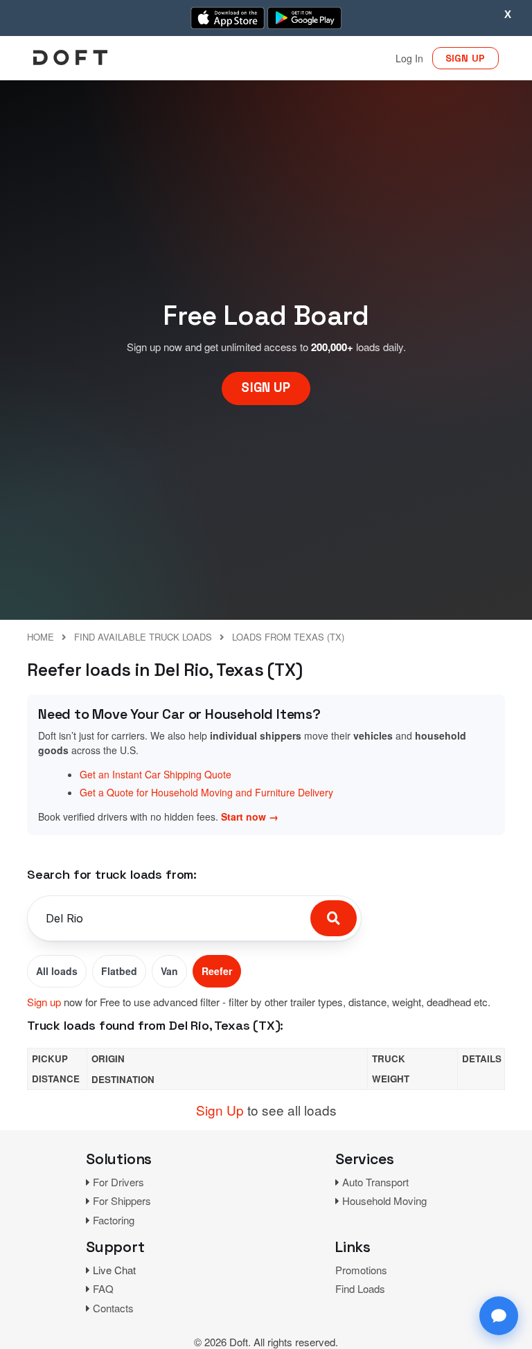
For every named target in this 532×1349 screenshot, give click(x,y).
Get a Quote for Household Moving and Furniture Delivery (206, 792)
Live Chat (114, 1269)
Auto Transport (375, 1181)
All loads (57, 971)
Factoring (113, 1220)
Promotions (361, 1269)
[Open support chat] (498, 1315)
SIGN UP (465, 58)
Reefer (217, 971)
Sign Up (220, 1109)
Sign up (44, 1001)
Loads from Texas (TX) (288, 636)
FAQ (103, 1288)
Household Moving (384, 1200)
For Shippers (122, 1200)
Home (40, 636)
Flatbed (119, 971)
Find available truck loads (143, 636)
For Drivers (118, 1181)
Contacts (113, 1308)
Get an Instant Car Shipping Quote (155, 774)
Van (169, 971)
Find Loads (360, 1288)
